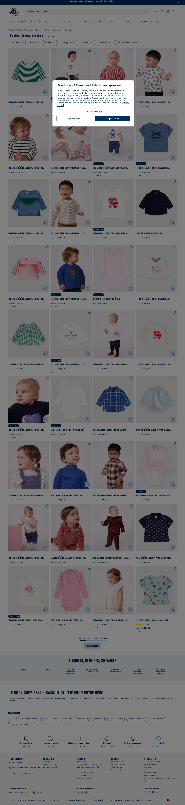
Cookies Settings (93, 111)
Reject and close (73, 118)
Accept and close (112, 118)
